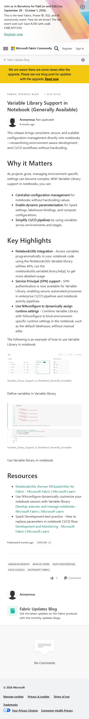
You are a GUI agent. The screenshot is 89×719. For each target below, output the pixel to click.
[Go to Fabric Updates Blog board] (12, 611)
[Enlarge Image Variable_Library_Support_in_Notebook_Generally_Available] (44, 365)
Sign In (80, 48)
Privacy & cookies (38, 696)
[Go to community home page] (31, 48)
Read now (52, 79)
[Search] (56, 48)
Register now (13, 34)
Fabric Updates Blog (18, 59)
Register (67, 48)
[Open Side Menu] (5, 48)
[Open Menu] (83, 60)
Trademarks (10, 704)
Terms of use (62, 696)
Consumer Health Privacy (57, 710)
